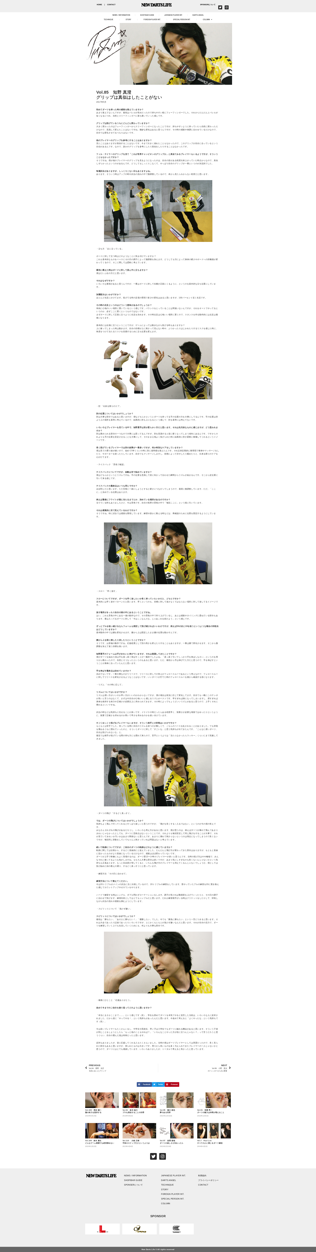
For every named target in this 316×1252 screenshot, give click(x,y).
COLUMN (206, 20)
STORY (128, 20)
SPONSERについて (133, 1185)
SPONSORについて (208, 5)
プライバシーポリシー (208, 1180)
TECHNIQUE (108, 20)
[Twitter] (220, 7)
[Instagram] (227, 7)
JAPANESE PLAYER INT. (173, 15)
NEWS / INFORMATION (121, 15)
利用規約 (202, 1176)
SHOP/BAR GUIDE (147, 15)
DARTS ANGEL (198, 15)
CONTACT (111, 5)
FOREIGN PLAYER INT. (152, 20)
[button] (144, 1084)
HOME (99, 5)
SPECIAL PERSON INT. (181, 20)
